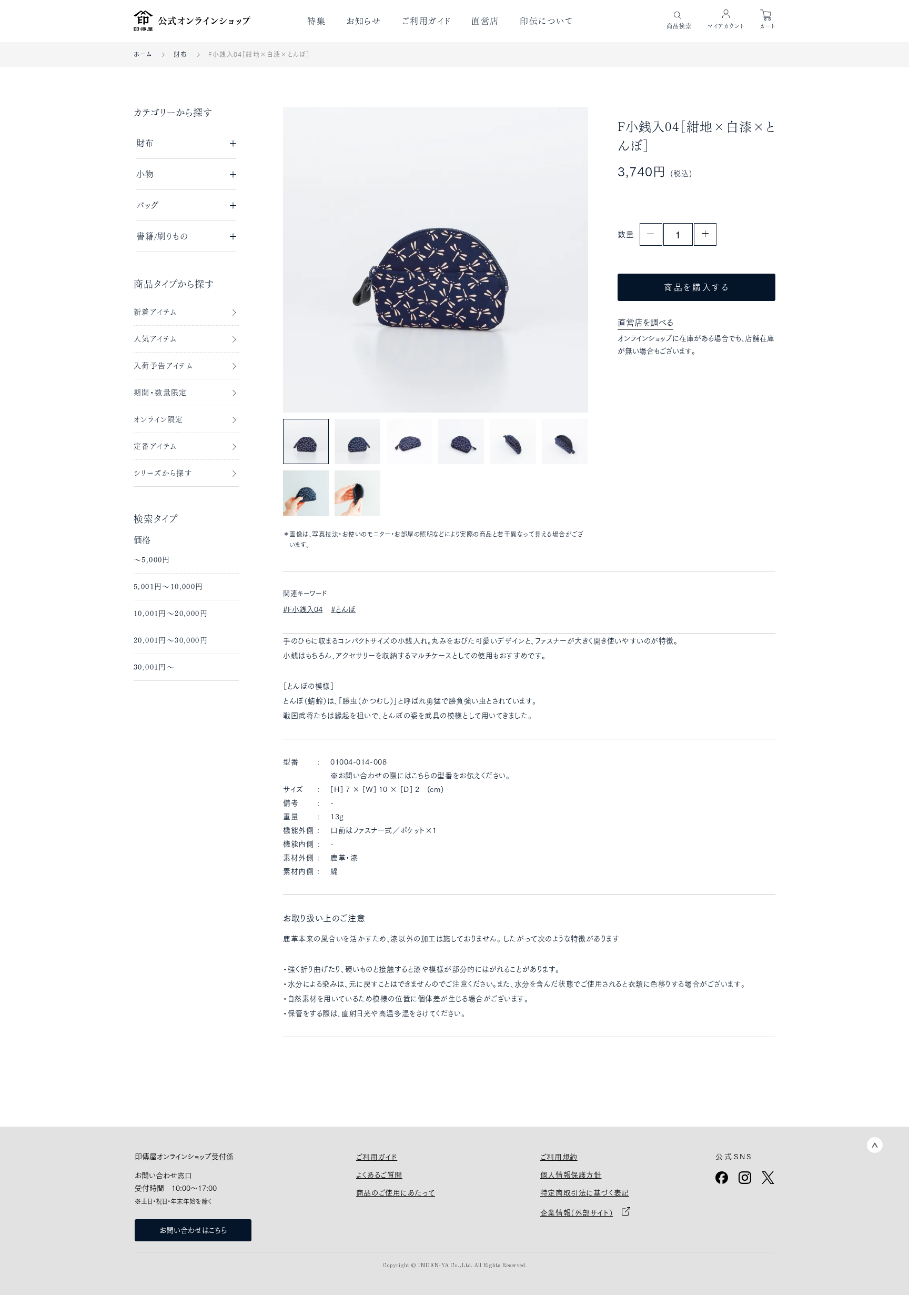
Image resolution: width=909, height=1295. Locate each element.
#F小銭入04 (302, 609)
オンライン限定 (159, 419)
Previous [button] (314, 259)
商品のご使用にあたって (395, 1193)
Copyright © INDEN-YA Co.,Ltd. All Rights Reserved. (454, 1266)
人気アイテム (155, 339)
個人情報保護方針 (570, 1175)
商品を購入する (696, 287)
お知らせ (363, 21)
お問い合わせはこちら (193, 1230)
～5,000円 (152, 560)
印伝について (546, 21)
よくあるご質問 (379, 1175)
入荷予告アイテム (163, 365)
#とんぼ (343, 609)
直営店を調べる (645, 322)
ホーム (143, 54)
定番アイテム (155, 446)
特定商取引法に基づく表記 (584, 1193)
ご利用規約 (559, 1157)
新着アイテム (155, 312)
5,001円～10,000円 (169, 586)
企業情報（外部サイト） (576, 1213)
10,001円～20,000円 (171, 613)
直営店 (485, 21)
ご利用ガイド (426, 21)
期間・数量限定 (160, 392)
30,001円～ (154, 667)
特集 (316, 21)
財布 (180, 54)
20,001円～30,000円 (171, 640)
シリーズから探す (163, 473)
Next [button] (556, 259)
